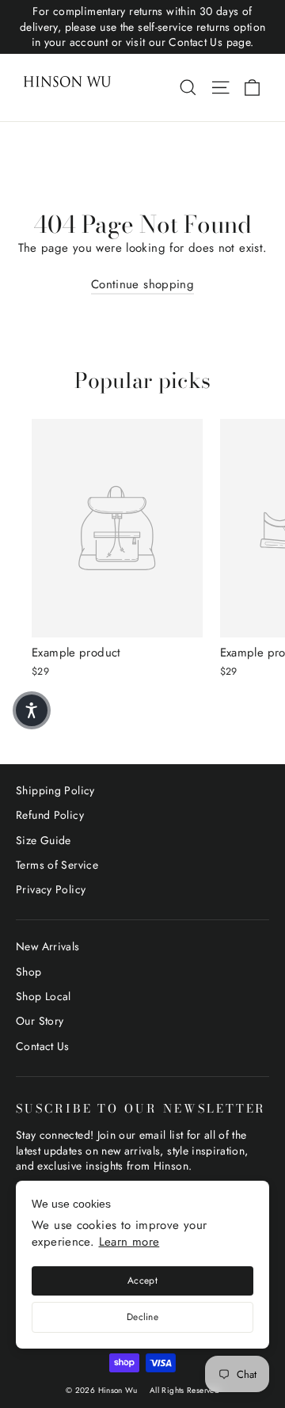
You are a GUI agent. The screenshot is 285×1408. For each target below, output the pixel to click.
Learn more (129, 1241)
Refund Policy (50, 815)
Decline (142, 1317)
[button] (32, 710)
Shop (29, 972)
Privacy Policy (51, 889)
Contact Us (43, 1046)
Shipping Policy (55, 790)
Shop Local (43, 996)
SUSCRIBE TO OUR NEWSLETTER (141, 1107)
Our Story (39, 1021)
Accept (142, 1280)
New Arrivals (48, 946)
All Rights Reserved (184, 1390)
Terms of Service (57, 865)
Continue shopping (142, 284)
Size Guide (43, 840)
